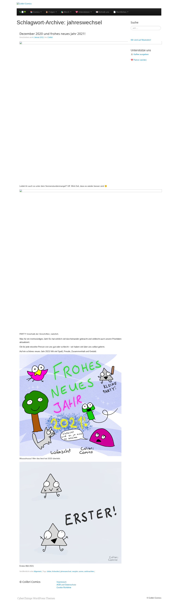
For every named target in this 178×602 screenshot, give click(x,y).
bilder (49, 571)
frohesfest (56, 571)
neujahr (75, 571)
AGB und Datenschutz (66, 585)
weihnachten (89, 571)
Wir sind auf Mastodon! (141, 40)
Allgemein (37, 571)
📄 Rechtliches (120, 12)
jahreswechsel (65, 571)
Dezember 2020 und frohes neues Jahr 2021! (52, 34)
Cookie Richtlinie (64, 587)
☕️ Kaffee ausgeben (140, 54)
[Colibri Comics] (24, 3)
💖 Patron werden (139, 60)
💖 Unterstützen (83, 12)
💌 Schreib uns (102, 12)
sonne (81, 571)
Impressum (61, 582)
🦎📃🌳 (22, 12)
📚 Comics (35, 12)
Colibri (50, 37)
